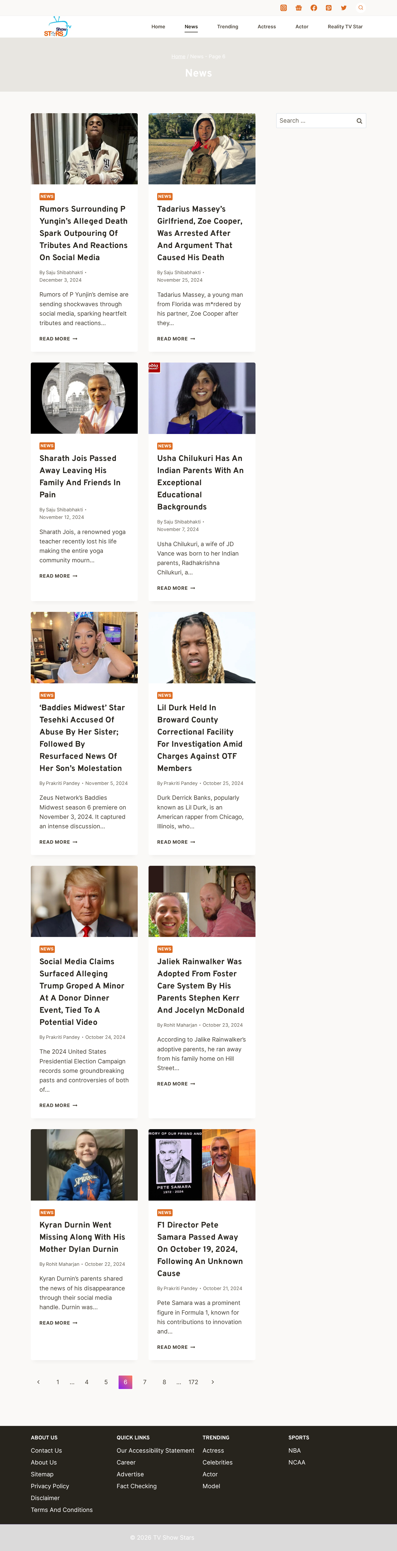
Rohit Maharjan (180, 1025)
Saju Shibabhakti (64, 272)
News (191, 26)
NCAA (296, 1462)
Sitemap (42, 1474)
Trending (227, 26)
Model (211, 1486)
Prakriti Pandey (63, 783)
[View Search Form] (361, 8)
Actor (301, 26)
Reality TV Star (345, 26)
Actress (267, 26)
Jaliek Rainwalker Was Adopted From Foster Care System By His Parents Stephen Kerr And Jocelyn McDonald (200, 986)
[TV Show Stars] (58, 26)
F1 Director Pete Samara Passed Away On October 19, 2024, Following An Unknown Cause (200, 1250)
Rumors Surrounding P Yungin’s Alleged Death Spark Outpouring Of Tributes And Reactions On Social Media (83, 234)
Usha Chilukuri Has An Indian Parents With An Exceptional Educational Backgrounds (200, 483)
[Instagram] (283, 7)
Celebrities (218, 1462)
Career (126, 1462)
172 (193, 1381)
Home (158, 26)
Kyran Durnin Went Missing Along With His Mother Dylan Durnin (82, 1238)
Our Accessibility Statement (155, 1450)
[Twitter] (343, 7)
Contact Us (46, 1450)
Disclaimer (45, 1497)
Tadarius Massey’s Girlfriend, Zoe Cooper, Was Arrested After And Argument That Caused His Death (199, 234)
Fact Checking (137, 1486)
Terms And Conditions (62, 1509)
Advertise (130, 1474)
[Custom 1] (298, 7)
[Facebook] (313, 7)
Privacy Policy (50, 1486)
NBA (294, 1450)
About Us (44, 1462)
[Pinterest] (328, 7)
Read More (58, 339)
